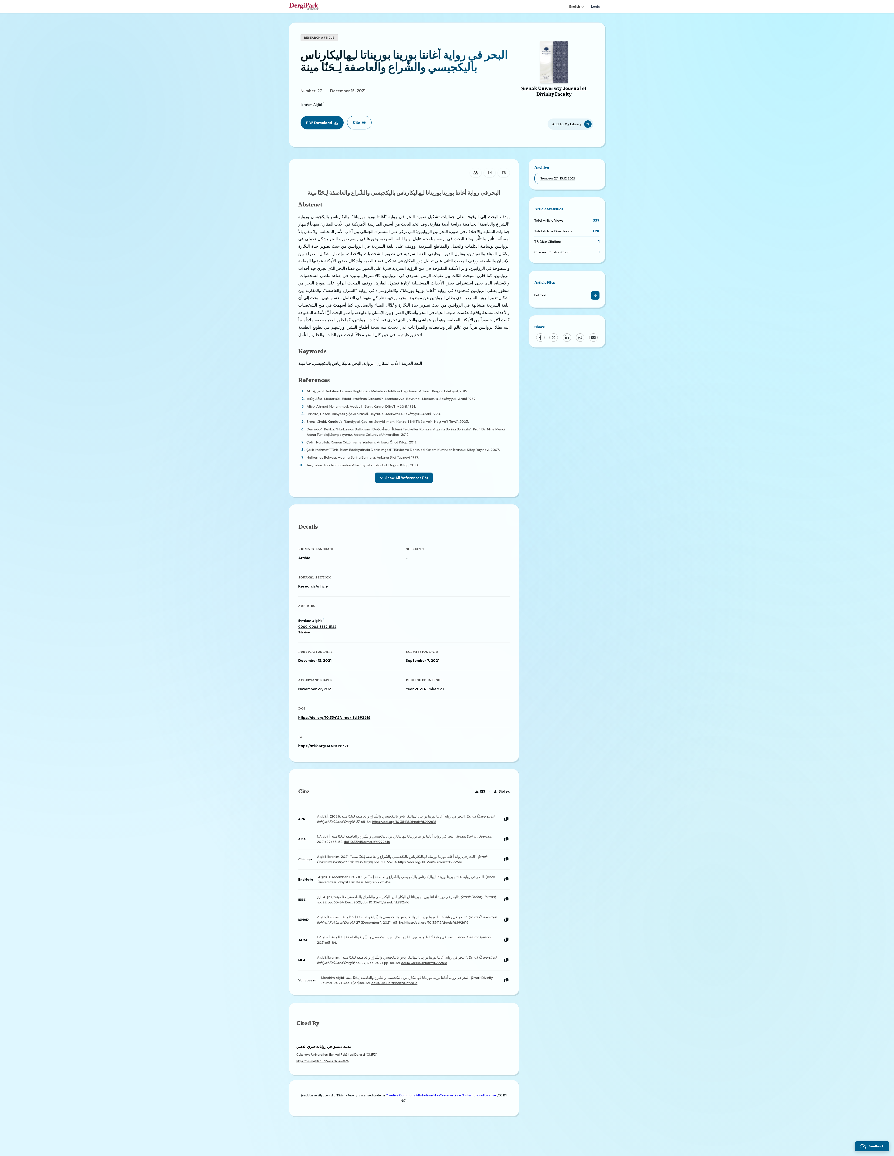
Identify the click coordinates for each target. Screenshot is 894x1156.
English (574, 6)
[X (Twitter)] (553, 337)
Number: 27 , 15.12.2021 (557, 178)
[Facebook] (540, 337)
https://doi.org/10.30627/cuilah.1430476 (322, 1061)
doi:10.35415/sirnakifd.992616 (367, 841)
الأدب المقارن (388, 363)
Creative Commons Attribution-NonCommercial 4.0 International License (441, 1095)
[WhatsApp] (580, 337)
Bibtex (504, 791)
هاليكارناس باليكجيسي (332, 363)
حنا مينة (304, 363)
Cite (356, 123)
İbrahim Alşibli (311, 104)
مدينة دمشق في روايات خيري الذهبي (323, 1046)
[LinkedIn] (567, 337)
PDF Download (319, 122)
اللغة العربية (412, 363)
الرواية (369, 363)
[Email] (593, 337)
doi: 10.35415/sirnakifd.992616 (385, 902)
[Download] (595, 295)
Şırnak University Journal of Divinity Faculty (554, 91)
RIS (482, 791)
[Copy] (506, 819)
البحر (357, 363)
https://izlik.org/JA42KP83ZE (323, 746)
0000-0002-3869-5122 (317, 627)
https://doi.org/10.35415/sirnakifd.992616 (334, 717)
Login (595, 6)
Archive (541, 167)
